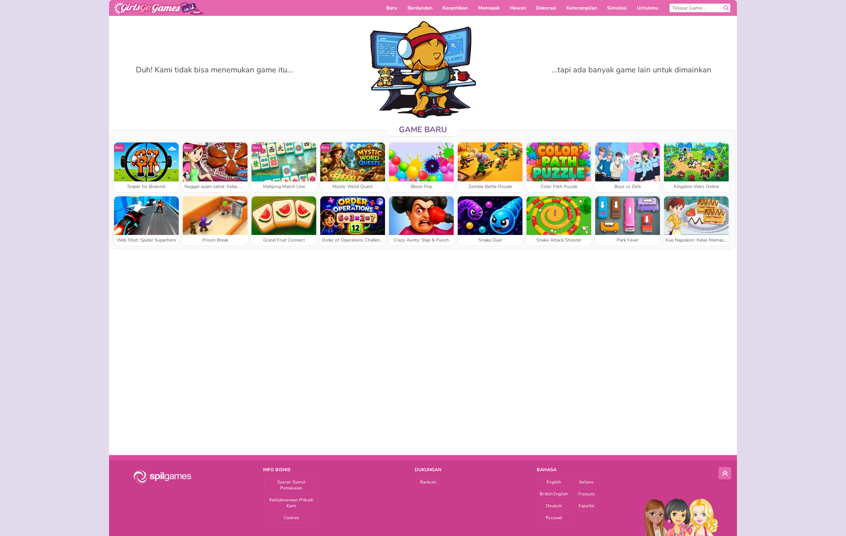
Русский (554, 518)
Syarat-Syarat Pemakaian (291, 485)
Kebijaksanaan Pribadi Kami (291, 503)
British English (554, 494)
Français (586, 494)
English (554, 482)
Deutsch (554, 506)
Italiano (586, 482)
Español (587, 506)
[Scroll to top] (725, 473)
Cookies (291, 518)
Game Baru (423, 129)
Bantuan (428, 482)
